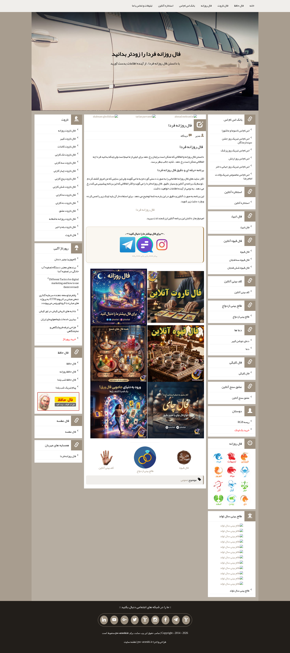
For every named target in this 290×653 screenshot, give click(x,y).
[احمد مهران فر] (186, 117)
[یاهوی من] (186, 620)
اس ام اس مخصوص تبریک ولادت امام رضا (233, 176)
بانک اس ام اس (187, 5)
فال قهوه (244, 251)
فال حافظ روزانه (68, 371)
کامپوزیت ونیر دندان (65, 259)
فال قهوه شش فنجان (238, 267)
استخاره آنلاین (165, 5)
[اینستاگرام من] (155, 620)
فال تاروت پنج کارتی (65, 178)
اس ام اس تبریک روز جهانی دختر (232, 166)
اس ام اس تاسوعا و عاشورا (235, 130)
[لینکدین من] (104, 620)
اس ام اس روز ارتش (239, 158)
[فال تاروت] (175, 298)
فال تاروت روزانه (67, 130)
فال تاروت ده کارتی (66, 202)
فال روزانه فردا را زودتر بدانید (146, 54)
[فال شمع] (118, 354)
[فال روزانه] (118, 298)
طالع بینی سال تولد (239, 590)
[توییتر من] (135, 620)
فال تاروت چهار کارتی (65, 170)
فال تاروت (223, 5)
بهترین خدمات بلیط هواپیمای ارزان (58, 319)
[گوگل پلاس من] (124, 620)
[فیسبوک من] (165, 620)
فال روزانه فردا (180, 125)
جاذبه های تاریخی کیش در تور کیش (57, 311)
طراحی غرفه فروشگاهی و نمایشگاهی (64, 329)
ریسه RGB (243, 422)
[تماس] (145, 620)
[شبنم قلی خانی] (105, 117)
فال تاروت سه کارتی (65, 162)
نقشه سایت (130, 642)
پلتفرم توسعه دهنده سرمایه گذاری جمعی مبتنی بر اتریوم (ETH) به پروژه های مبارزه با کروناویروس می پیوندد (59, 299)
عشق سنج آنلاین (240, 397)
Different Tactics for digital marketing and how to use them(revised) (64, 283)
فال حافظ (239, 5)
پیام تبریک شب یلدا (66, 387)
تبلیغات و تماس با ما (142, 5)
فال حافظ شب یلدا (66, 379)
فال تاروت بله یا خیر (65, 227)
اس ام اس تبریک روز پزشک (235, 150)
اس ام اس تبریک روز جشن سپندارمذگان (237, 140)
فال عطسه (70, 431)
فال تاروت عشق (67, 210)
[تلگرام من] (176, 620)
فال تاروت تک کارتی (65, 154)
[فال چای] (175, 411)
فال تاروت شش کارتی (64, 186)
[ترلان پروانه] (146, 117)
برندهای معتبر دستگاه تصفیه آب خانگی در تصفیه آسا (60, 269)
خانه (252, 5)
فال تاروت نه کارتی (66, 194)
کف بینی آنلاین (241, 292)
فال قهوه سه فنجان (239, 259)
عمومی (184, 480)
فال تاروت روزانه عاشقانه (62, 219)
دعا (247, 349)
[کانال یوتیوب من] (114, 620)
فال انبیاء (244, 227)
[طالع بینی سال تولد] (231, 556)
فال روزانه (206, 5)
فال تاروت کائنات (67, 146)
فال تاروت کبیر (68, 138)
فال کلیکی (244, 373)
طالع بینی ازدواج (241, 316)
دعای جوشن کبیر (240, 341)
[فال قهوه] (175, 354)
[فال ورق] (118, 411)
